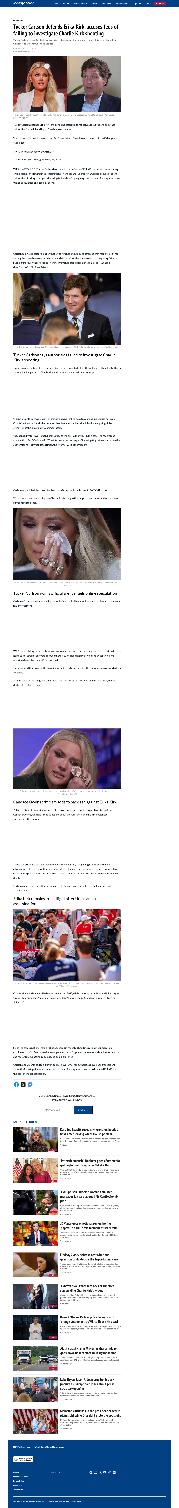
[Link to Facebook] (91, 1472)
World (94, 3)
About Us (16, 1472)
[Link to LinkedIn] (114, 1472)
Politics (66, 3)
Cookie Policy (18, 1485)
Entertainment (80, 3)
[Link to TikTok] (109, 1472)
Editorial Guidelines (20, 1477)
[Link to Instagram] (95, 1472)
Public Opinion (122, 3)
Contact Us (55, 1472)
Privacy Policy (18, 1481)
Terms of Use (18, 1490)
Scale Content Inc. (43, 1447)
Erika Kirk (88, 169)
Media (148, 3)
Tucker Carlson (44, 169)
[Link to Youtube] (104, 1472)
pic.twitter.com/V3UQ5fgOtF (37, 151)
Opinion (137, 3)
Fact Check (106, 3)
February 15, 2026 (51, 159)
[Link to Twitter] (100, 1472)
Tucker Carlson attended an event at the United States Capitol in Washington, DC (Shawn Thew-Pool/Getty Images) (67, 347)
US (56, 3)
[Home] (23, 3)
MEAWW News (19, 1447)
